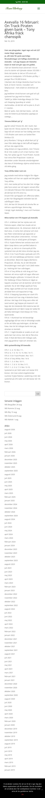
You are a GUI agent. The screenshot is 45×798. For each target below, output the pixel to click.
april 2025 (9, 489)
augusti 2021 (10, 654)
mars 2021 (9, 672)
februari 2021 (10, 676)
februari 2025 (10, 497)
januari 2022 (10, 635)
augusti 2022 (10, 609)
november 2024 (11, 508)
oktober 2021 (10, 646)
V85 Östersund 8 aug (13, 416)
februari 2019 (10, 766)
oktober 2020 (10, 691)
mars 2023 (9, 583)
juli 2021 (8, 658)
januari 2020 (10, 725)
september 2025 (11, 470)
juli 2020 (8, 702)
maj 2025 (8, 485)
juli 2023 (8, 568)
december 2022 (11, 594)
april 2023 (9, 579)
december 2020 (11, 684)
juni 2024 (8, 527)
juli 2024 (8, 523)
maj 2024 (8, 530)
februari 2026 (10, 452)
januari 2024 (10, 545)
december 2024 (11, 504)
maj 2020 (8, 710)
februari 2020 (10, 721)
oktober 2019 (10, 736)
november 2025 (11, 463)
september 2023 (11, 560)
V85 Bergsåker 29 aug (13, 404)
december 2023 (11, 549)
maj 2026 (8, 441)
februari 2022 (10, 631)
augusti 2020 (10, 699)
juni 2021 (8, 661)
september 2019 (11, 740)
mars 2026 (9, 448)
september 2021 (11, 650)
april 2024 (9, 534)
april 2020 (9, 714)
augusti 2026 (10, 429)
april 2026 (9, 444)
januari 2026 (10, 456)
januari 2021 (10, 680)
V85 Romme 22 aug (12, 408)
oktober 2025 (10, 467)
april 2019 (9, 758)
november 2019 (11, 732)
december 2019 (11, 729)
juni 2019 (8, 751)
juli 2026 (8, 433)
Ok (22, 794)
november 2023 (11, 553)
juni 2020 (8, 706)
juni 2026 (8, 437)
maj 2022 (8, 620)
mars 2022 (9, 628)
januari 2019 (10, 770)
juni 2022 (8, 616)
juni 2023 (8, 572)
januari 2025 (10, 500)
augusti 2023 (10, 564)
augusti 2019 (10, 744)
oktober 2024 (10, 512)
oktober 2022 (10, 601)
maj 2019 (8, 755)
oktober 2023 (10, 556)
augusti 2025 (10, 474)
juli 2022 (8, 613)
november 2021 (11, 643)
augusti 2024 (10, 519)
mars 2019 (9, 762)
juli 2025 (8, 478)
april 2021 (9, 669)
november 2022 (11, 598)
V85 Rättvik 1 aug (11, 419)
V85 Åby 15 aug (11, 412)
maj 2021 (8, 665)
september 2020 (11, 695)
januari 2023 (10, 590)
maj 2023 (8, 575)
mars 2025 (9, 493)
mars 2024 (9, 538)
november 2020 (11, 687)
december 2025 (11, 459)
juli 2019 (8, 747)
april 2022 (9, 624)
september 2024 (11, 515)
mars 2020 (9, 717)
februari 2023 (10, 586)
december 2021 (11, 639)
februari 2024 (10, 542)
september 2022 (11, 605)
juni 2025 (8, 482)
